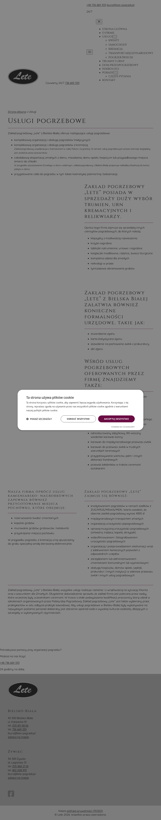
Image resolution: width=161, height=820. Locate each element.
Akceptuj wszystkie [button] (116, 418)
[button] (39, 419)
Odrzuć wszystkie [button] (78, 418)
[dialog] (80, 410)
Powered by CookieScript (123, 427)
